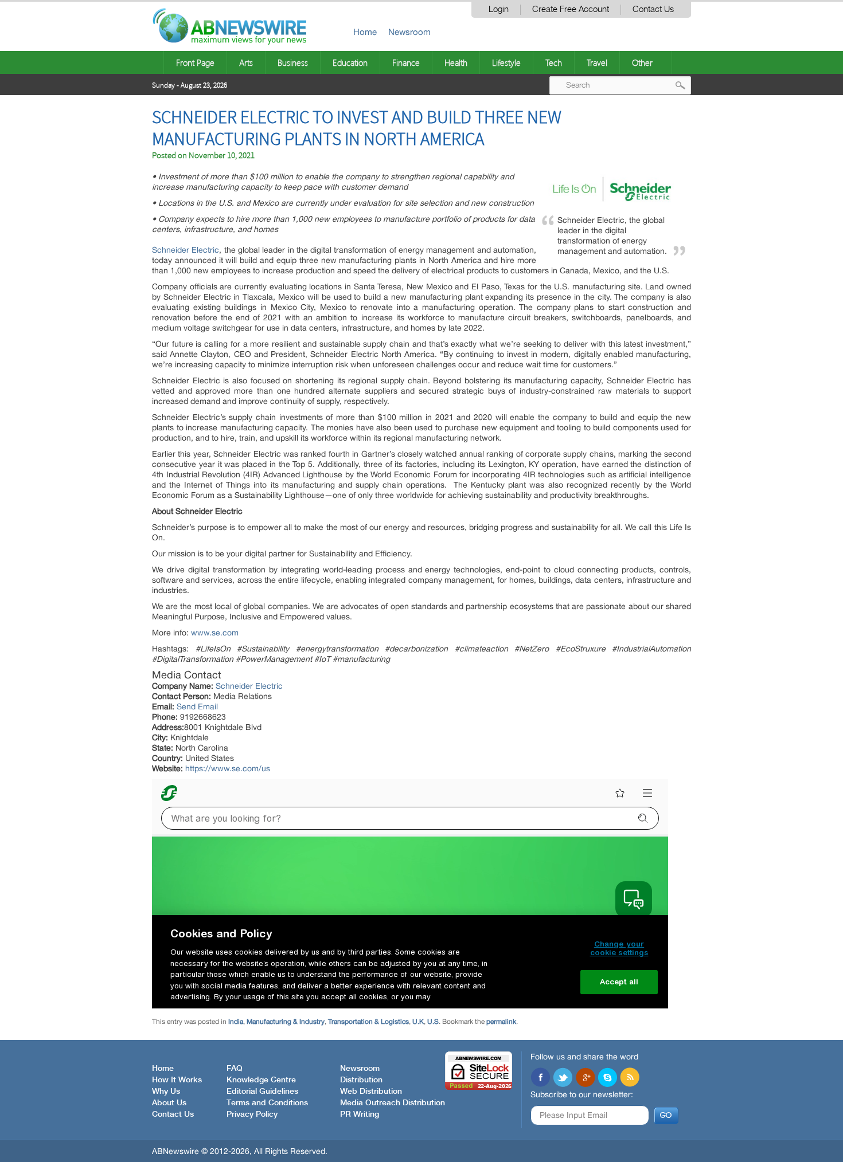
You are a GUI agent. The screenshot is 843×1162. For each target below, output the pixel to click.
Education (350, 62)
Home (365, 32)
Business (293, 62)
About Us (169, 1103)
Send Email (197, 706)
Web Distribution (371, 1092)
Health (455, 62)
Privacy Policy (252, 1114)
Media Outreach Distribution (392, 1103)
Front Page (195, 62)
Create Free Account (570, 9)
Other (642, 62)
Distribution (361, 1080)
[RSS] (629, 1078)
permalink (501, 1022)
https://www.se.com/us (227, 768)
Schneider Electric (185, 249)
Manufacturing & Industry (286, 1022)
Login (499, 9)
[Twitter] (562, 1078)
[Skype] (607, 1078)
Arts (246, 62)
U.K (418, 1022)
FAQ (235, 1069)
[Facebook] (540, 1078)
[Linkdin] (585, 1078)
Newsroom (409, 32)
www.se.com (215, 632)
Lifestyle (506, 62)
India (235, 1022)
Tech (553, 62)
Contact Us (653, 9)
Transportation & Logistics (368, 1022)
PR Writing (359, 1114)
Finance (406, 62)
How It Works (177, 1080)
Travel (597, 62)
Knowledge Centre (261, 1080)
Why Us (166, 1092)
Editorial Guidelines (262, 1092)
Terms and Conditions (267, 1103)
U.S (433, 1022)
